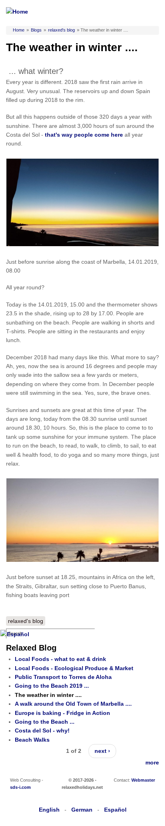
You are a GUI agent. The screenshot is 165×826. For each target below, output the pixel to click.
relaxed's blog (61, 30)
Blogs (36, 30)
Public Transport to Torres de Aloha (63, 677)
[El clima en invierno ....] (14, 634)
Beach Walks (32, 739)
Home (18, 30)
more (152, 762)
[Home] (17, 11)
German (82, 809)
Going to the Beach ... (44, 722)
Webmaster (143, 780)
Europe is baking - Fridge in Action (62, 713)
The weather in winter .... (48, 695)
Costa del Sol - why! (42, 730)
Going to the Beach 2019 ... (52, 686)
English (49, 809)
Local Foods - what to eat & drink (60, 659)
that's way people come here (84, 134)
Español (115, 809)
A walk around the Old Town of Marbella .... (73, 704)
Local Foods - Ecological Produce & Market (74, 668)
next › (102, 751)
